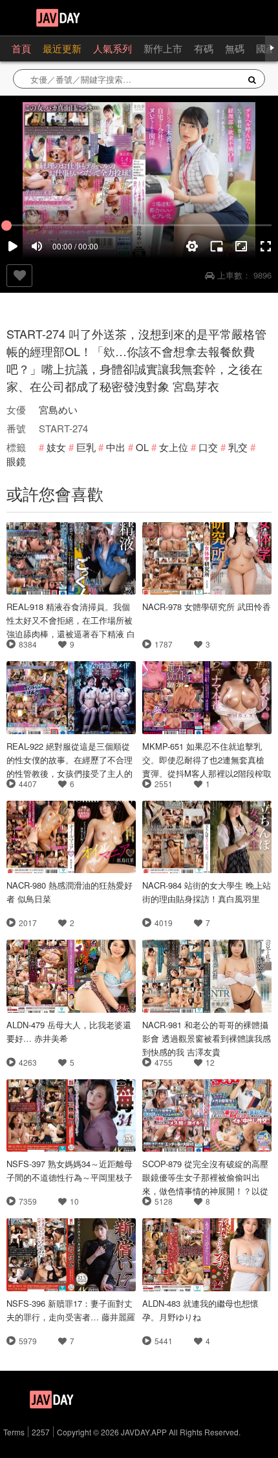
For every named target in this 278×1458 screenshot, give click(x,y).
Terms (14, 1431)
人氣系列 (112, 48)
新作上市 (163, 48)
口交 (208, 447)
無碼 (234, 48)
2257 (41, 1431)
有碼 (203, 48)
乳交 (238, 447)
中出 (115, 447)
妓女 (56, 447)
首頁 (21, 48)
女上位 (173, 447)
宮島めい (58, 409)
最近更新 (62, 48)
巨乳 (86, 447)
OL (142, 447)
